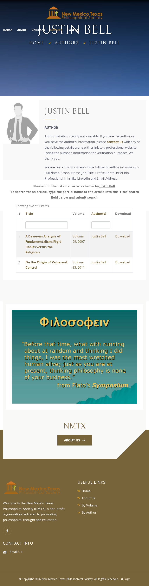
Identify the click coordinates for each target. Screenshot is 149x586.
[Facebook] (7, 531)
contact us (115, 142)
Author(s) (98, 214)
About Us (88, 498)
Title (29, 214)
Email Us (16, 552)
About (22, 30)
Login (127, 579)
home (36, 42)
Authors (56, 30)
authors (67, 42)
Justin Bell (98, 236)
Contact (73, 30)
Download (122, 236)
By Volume (89, 505)
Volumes (38, 30)
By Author (89, 512)
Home (7, 30)
